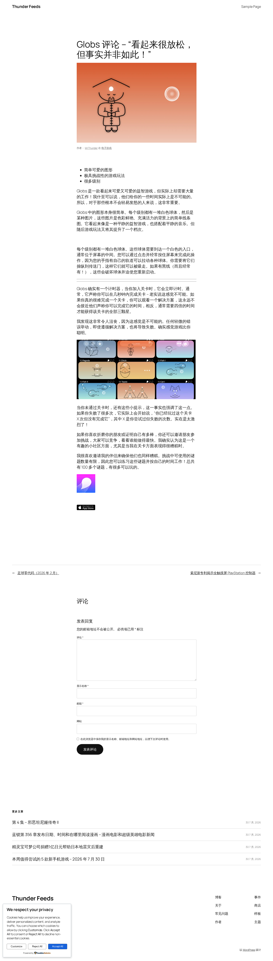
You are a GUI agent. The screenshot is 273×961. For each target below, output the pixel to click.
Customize (16, 946)
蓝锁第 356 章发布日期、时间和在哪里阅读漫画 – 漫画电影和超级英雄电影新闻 (83, 834)
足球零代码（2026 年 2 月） (38, 573)
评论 (80, 637)
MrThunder (91, 148)
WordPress (249, 950)
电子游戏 (106, 148)
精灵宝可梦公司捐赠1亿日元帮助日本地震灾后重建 (57, 847)
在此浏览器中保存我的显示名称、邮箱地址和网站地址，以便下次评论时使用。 (125, 739)
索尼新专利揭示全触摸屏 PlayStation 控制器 (223, 573)
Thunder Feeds (26, 6)
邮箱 (80, 703)
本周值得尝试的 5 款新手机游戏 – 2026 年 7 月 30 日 (58, 859)
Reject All (37, 946)
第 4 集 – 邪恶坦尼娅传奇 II (35, 822)
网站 (79, 721)
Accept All (57, 946)
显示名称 (83, 686)
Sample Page (251, 6)
